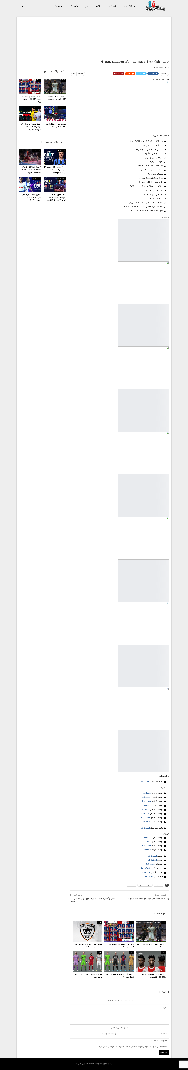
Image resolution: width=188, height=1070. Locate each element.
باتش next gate (131, 885)
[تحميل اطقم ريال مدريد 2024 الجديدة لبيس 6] (151, 931)
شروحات (74, 6)
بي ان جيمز (80, 1063)
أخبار (98, 6)
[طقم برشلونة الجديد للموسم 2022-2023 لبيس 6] (119, 961)
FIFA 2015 (61, 178)
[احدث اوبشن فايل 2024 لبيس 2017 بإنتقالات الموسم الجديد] (30, 113)
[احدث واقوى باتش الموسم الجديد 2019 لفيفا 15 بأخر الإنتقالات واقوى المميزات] (55, 184)
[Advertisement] (94, 37)
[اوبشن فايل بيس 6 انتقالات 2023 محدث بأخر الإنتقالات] (87, 931)
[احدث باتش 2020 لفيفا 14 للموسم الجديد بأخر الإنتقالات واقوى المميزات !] (55, 157)
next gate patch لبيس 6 (145, 885)
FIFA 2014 (61, 151)
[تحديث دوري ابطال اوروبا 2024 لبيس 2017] (55, 113)
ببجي (87, 6)
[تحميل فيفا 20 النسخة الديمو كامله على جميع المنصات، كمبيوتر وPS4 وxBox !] (30, 157)
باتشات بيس (129, 6)
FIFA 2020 (36, 151)
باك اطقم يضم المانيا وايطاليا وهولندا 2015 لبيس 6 (148, 898)
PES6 (163, 922)
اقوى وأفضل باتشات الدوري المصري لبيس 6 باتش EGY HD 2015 (92, 900)
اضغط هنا (144, 781)
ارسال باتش (59, 6)
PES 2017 (62, 107)
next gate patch (158, 885)
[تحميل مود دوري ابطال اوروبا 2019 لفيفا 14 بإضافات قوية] (30, 184)
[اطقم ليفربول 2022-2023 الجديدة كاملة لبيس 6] (87, 961)
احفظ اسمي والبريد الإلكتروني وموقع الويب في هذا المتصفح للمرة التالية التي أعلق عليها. (132, 1046)
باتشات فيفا (112, 6)
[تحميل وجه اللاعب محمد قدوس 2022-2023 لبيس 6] (151, 961)
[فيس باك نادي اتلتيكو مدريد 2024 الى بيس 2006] (119, 931)
